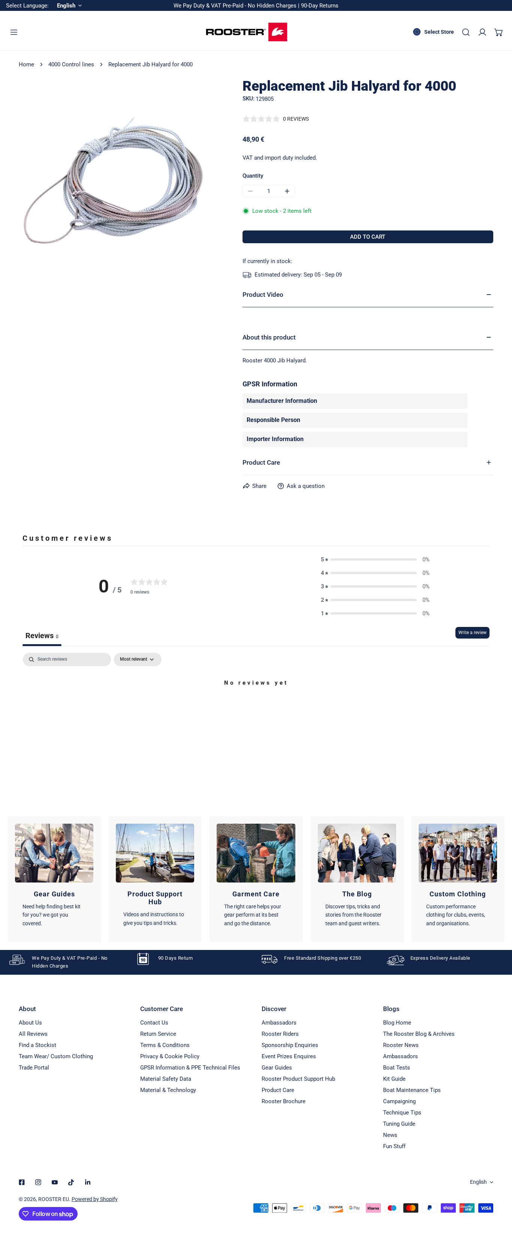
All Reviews (33, 1034)
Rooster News (401, 1045)
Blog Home (397, 1022)
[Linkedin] (87, 1182)
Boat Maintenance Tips (412, 1090)
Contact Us (154, 1022)
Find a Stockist (37, 1045)
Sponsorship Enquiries (290, 1045)
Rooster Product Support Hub (298, 1078)
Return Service (158, 1034)
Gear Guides (277, 1067)
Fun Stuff (394, 1146)
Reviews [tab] (41, 635)
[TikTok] (71, 1182)
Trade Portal (34, 1067)
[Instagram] (38, 1182)
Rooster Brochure (283, 1101)
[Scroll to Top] (498, 1203)
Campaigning (399, 1101)
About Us (30, 1022)
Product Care (278, 1090)
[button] (499, 32)
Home (26, 64)
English (478, 1182)
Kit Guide (394, 1078)
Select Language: (27, 5)
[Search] (466, 32)
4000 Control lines (71, 64)
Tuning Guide (399, 1123)
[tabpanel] (256, 708)
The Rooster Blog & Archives (419, 1034)
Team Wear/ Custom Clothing (56, 1056)
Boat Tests (396, 1067)
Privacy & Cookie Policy (169, 1056)
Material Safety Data (165, 1078)
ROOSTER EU (53, 1199)
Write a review (472, 632)
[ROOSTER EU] (246, 32)
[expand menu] (13, 32)
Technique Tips (402, 1112)
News (390, 1135)
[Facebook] (21, 1182)
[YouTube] (54, 1182)
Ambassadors (279, 1022)
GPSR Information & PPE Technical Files (190, 1067)
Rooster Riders (280, 1034)
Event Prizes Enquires (289, 1056)
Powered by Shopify (95, 1199)
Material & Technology (168, 1090)
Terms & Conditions (165, 1045)
